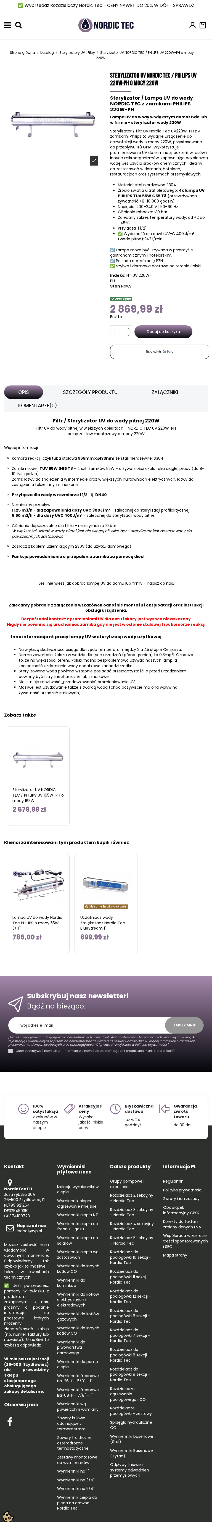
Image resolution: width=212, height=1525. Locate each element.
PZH (159, 261)
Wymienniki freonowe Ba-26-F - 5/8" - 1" (78, 1378)
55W (110, 468)
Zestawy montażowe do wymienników (77, 1460)
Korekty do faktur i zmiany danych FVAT (183, 1224)
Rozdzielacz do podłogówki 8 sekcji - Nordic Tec (130, 1355)
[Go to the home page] (106, 25)
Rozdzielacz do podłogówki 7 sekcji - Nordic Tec (130, 1335)
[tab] (23, 392)
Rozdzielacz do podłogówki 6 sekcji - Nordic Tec (130, 1316)
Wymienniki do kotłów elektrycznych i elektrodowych (78, 1300)
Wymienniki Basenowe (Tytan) (131, 1453)
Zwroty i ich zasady (181, 1198)
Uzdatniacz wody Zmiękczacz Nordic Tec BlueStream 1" (102, 923)
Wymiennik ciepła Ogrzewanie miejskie (77, 1203)
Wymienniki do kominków (71, 1283)
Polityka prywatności (182, 1190)
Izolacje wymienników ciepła (78, 1189)
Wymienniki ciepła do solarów (77, 1240)
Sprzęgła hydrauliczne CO (131, 1425)
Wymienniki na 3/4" (76, 1480)
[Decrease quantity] (128, 335)
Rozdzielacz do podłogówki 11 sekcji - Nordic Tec (130, 1277)
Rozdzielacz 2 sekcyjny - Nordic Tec (131, 1198)
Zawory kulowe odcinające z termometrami (71, 1423)
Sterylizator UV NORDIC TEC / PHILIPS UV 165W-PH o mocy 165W (38, 795)
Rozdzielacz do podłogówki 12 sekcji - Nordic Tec (130, 1297)
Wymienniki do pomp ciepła (77, 1364)
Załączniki (165, 392)
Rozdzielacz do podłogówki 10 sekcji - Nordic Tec (130, 1257)
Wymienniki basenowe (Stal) (131, 1439)
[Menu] (7, 25)
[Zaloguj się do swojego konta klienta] (192, 25)
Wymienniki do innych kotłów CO (78, 1268)
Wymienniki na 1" (73, 1471)
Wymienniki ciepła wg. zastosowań (78, 1254)
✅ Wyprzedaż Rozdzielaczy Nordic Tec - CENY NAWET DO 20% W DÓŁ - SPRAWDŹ (106, 5)
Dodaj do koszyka (163, 331)
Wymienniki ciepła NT (77, 1215)
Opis (23, 392)
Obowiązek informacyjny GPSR (181, 1210)
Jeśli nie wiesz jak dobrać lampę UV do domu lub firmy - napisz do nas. (106, 583)
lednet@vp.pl (31, 1228)
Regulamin (173, 1181)
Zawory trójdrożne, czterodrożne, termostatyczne (74, 1443)
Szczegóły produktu (90, 392)
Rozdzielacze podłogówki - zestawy (131, 1411)
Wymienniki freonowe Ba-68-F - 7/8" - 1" (78, 1392)
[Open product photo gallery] (94, 161)
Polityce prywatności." (151, 1044)
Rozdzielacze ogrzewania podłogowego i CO (128, 1394)
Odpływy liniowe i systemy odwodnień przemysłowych (129, 1470)
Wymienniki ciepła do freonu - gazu (77, 1226)
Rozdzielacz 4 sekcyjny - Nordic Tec (132, 1226)
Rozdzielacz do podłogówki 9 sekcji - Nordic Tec (130, 1375)
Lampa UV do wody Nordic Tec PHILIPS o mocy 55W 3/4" (37, 923)
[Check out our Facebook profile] (9, 1421)
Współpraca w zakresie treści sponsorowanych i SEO (185, 1241)
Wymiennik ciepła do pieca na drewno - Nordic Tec (77, 1503)
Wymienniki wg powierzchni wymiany (78, 1406)
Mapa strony (175, 1255)
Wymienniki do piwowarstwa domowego (71, 1348)
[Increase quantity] (128, 328)
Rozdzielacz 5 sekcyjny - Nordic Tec (131, 1240)
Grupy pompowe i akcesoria (127, 1184)
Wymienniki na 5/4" (76, 1488)
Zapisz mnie (184, 1025)
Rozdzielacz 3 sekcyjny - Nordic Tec (131, 1212)
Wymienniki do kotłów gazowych (78, 1316)
